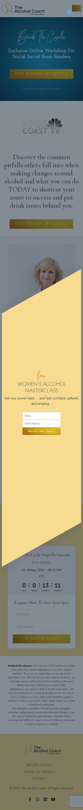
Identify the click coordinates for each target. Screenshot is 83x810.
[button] (69, 12)
